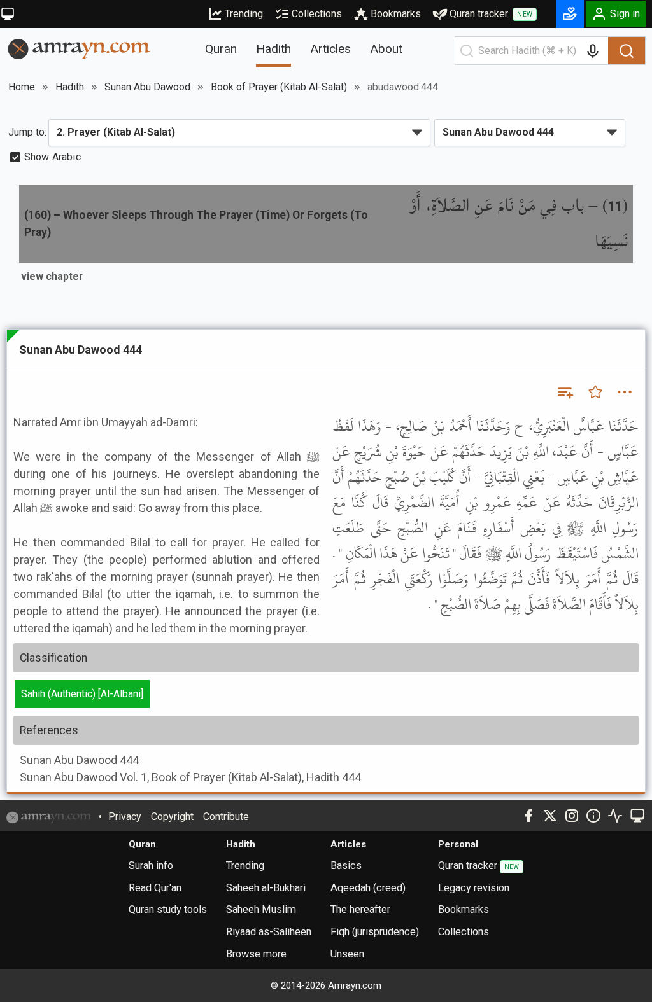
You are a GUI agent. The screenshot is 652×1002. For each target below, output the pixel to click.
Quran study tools (168, 909)
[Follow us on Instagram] (571, 815)
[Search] (626, 50)
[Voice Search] (592, 51)
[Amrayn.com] (79, 48)
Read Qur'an (155, 888)
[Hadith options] (625, 392)
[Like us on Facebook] (528, 815)
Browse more (256, 954)
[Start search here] (466, 51)
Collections (317, 14)
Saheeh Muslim (261, 909)
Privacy (124, 817)
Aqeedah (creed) (368, 888)
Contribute (226, 817)
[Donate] (570, 14)
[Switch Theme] (7, 14)
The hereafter (360, 909)
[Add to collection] (564, 392)
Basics (346, 865)
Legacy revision (473, 888)
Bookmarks (396, 14)
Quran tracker (491, 14)
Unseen (347, 954)
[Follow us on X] (550, 815)
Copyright (172, 817)
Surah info (151, 865)
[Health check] (615, 815)
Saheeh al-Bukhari (266, 888)
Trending (244, 14)
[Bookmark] (595, 392)
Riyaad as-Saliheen (268, 932)
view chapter (52, 276)
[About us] (593, 815)
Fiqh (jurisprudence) (374, 932)
